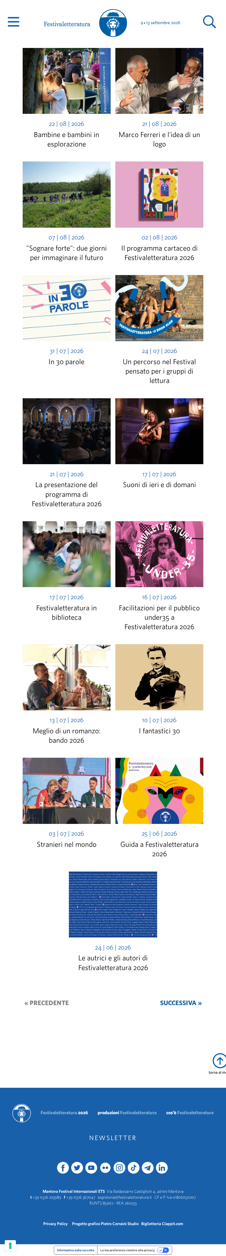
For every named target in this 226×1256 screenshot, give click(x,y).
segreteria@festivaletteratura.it (125, 1197)
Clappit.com (172, 1223)
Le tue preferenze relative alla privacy (127, 1250)
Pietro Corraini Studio (120, 1223)
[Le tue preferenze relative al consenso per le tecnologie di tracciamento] (10, 1245)
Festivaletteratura (64, 1112)
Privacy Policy (55, 1223)
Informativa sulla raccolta (75, 1250)
